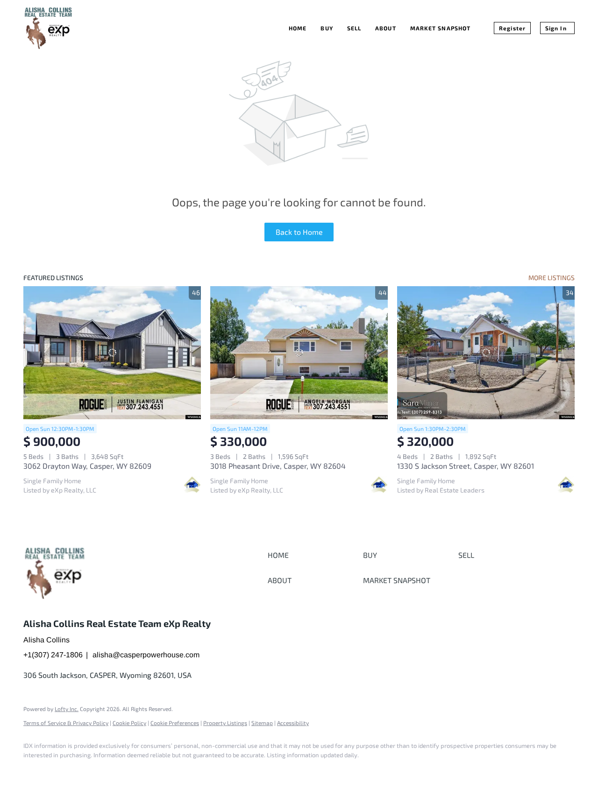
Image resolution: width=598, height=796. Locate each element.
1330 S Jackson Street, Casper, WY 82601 (465, 465)
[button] (313, 555)
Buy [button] (326, 28)
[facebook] (34, 771)
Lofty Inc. (66, 708)
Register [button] (512, 28)
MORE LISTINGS (551, 278)
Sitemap (262, 722)
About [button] (385, 28)
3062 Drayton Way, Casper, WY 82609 (87, 465)
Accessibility (293, 722)
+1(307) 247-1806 (53, 655)
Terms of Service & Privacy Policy (65, 722)
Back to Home (299, 231)
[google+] (61, 771)
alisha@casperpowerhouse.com (146, 655)
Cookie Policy (129, 722)
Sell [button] (354, 28)
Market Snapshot (440, 28)
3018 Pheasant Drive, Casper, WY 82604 (278, 465)
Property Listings (225, 722)
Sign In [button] (556, 28)
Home (297, 28)
